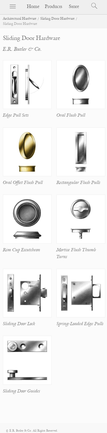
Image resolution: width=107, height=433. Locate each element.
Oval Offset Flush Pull (23, 182)
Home (33, 6)
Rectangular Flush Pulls (78, 182)
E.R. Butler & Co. (22, 49)
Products (53, 6)
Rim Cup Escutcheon (21, 250)
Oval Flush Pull (70, 115)
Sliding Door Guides (21, 391)
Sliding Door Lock (19, 324)
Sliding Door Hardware (57, 19)
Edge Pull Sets (16, 115)
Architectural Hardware (19, 19)
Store (74, 6)
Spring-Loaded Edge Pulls (79, 324)
